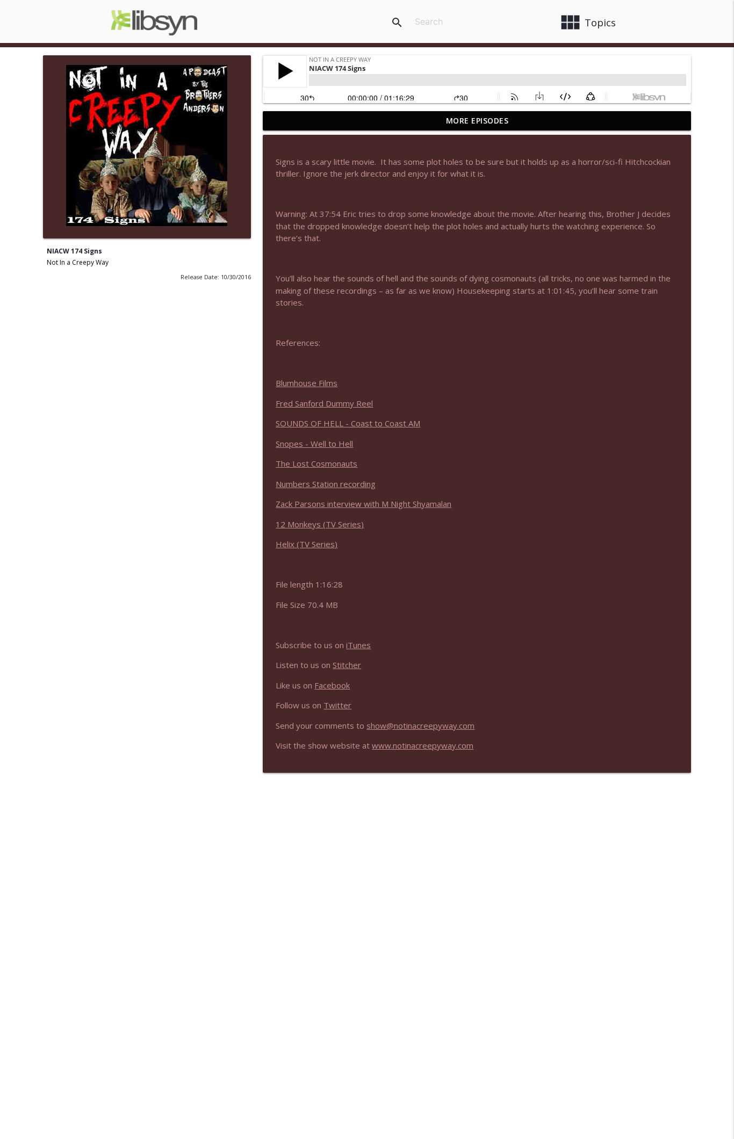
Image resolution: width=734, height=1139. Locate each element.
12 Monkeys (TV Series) (320, 524)
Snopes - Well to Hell (314, 443)
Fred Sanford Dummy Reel (324, 403)
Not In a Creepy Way (78, 262)
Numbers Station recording (326, 483)
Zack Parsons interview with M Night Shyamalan (363, 503)
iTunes (358, 645)
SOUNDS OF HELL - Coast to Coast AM (348, 423)
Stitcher (347, 664)
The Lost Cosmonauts (316, 463)
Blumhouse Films (306, 383)
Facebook (332, 685)
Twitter (337, 705)
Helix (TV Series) (306, 544)
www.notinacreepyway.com (422, 745)
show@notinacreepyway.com (420, 725)
